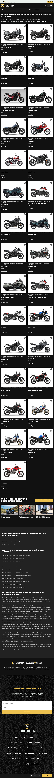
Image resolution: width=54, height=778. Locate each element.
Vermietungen (32, 737)
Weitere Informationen (42, 753)
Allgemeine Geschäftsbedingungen (14, 753)
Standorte (15, 737)
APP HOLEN (50, 1)
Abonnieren (27, 712)
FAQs (21, 742)
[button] (13, 38)
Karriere (43, 748)
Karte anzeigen (35, 775)
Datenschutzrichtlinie (29, 753)
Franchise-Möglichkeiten (15, 748)
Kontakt (37, 742)
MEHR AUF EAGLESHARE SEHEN (44, 500)
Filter (47, 775)
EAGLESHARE (13, 742)
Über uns (29, 742)
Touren (23, 737)
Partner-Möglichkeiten (31, 748)
